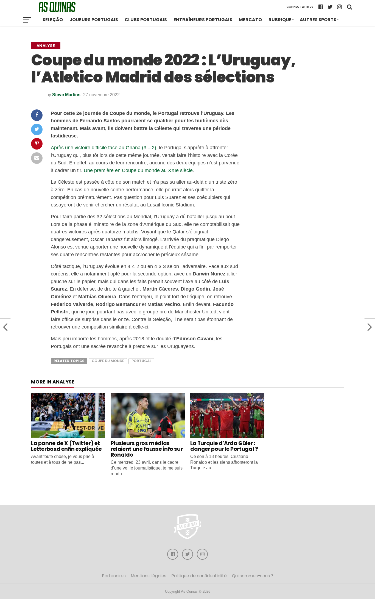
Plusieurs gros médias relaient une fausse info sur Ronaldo (147, 449)
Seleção (53, 19)
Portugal (141, 360)
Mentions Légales (148, 576)
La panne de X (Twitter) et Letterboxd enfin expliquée (66, 446)
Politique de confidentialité (199, 576)
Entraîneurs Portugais (202, 19)
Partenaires (114, 576)
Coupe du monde (108, 360)
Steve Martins (66, 94)
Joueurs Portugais (93, 19)
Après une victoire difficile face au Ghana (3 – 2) (103, 147)
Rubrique (280, 19)
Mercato (250, 19)
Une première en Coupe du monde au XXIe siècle (138, 170)
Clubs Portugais (146, 19)
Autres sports (318, 19)
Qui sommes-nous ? (252, 576)
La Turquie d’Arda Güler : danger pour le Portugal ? (224, 446)
